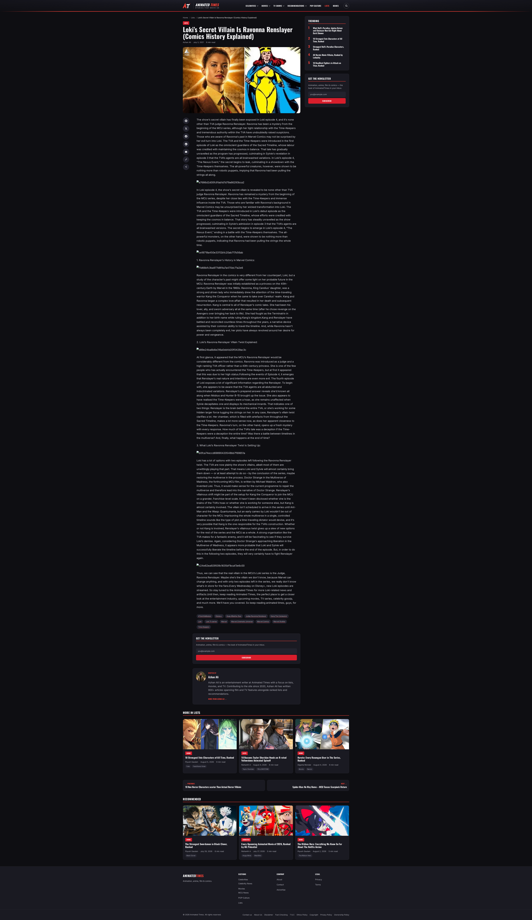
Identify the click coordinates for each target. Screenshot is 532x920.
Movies (265, 5)
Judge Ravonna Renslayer (256, 616)
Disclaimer (268, 915)
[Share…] (186, 167)
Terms (318, 884)
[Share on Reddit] (186, 144)
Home (185, 17)
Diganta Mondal (304, 765)
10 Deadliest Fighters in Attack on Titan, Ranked (327, 64)
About (279, 879)
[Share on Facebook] (186, 136)
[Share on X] (186, 128)
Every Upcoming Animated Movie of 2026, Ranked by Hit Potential (266, 845)
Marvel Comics (263, 621)
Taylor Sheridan (248, 769)
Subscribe (246, 657)
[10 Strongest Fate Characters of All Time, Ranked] (210, 734)
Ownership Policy (341, 915)
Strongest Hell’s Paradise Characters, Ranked (328, 48)
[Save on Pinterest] (186, 121)
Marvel (224, 621)
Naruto (309, 769)
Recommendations (296, 5)
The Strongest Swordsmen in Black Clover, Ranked (206, 845)
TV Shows (277, 5)
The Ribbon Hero (305, 856)
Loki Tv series (211, 621)
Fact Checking (281, 915)
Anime (188, 753)
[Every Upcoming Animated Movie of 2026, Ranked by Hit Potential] (266, 821)
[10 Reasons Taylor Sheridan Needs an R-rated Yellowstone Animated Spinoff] (266, 734)
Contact (280, 884)
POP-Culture (315, 5)
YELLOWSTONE (263, 769)
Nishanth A (246, 765)
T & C (292, 915)
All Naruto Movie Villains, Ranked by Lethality (328, 56)
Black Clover (190, 856)
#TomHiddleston (204, 616)
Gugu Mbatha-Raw (234, 616)
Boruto (301, 769)
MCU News (243, 892)
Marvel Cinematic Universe (242, 621)
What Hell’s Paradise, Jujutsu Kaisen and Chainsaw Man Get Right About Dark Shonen (327, 30)
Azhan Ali (187, 42)
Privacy (318, 879)
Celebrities (251, 5)
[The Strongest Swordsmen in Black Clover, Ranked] (210, 821)
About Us (258, 915)
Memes (336, 5)
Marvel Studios (279, 621)
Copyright (314, 915)
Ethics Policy (302, 915)
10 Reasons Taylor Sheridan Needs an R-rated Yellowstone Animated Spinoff (264, 759)
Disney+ (219, 616)
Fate (188, 766)
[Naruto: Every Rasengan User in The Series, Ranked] (322, 734)
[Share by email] (186, 152)
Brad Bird (258, 856)
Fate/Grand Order (199, 766)
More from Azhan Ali (217, 699)
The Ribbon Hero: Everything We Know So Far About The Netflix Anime (320, 845)
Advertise (281, 890)
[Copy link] (186, 159)
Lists (327, 5)
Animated (246, 839)
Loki (200, 621)
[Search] (346, 6)
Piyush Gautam (191, 762)
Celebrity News (245, 883)
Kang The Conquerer (279, 616)
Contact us (247, 915)
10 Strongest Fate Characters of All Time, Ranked (327, 40)
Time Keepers (203, 627)
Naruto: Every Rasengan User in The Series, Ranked (319, 759)
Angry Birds (247, 856)
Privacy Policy (326, 915)
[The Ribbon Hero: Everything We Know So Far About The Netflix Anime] (322, 821)
